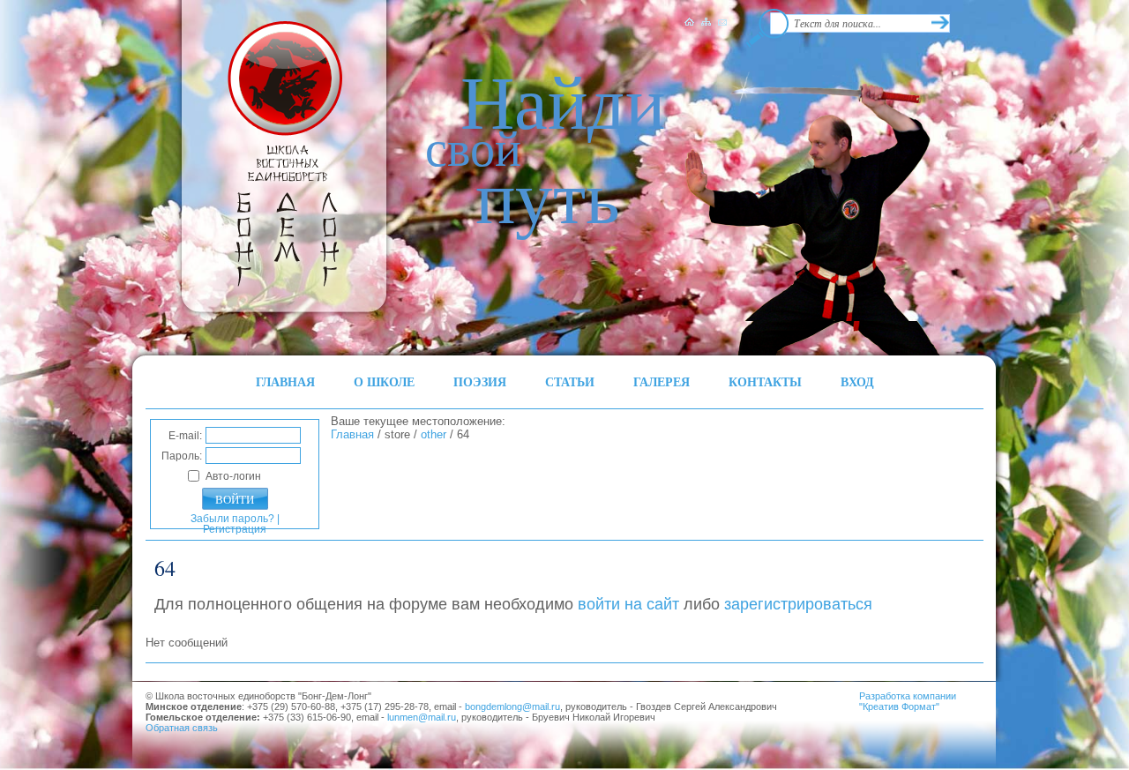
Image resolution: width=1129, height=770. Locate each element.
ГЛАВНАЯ (285, 381)
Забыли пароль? (232, 518)
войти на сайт (628, 604)
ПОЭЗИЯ (479, 381)
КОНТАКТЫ (765, 381)
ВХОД (857, 381)
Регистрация (234, 529)
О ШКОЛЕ (384, 381)
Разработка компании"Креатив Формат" (907, 701)
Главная (352, 434)
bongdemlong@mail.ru (512, 706)
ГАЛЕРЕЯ (661, 381)
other (433, 434)
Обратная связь (182, 727)
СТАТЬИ (569, 381)
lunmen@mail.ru (421, 717)
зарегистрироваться (798, 604)
